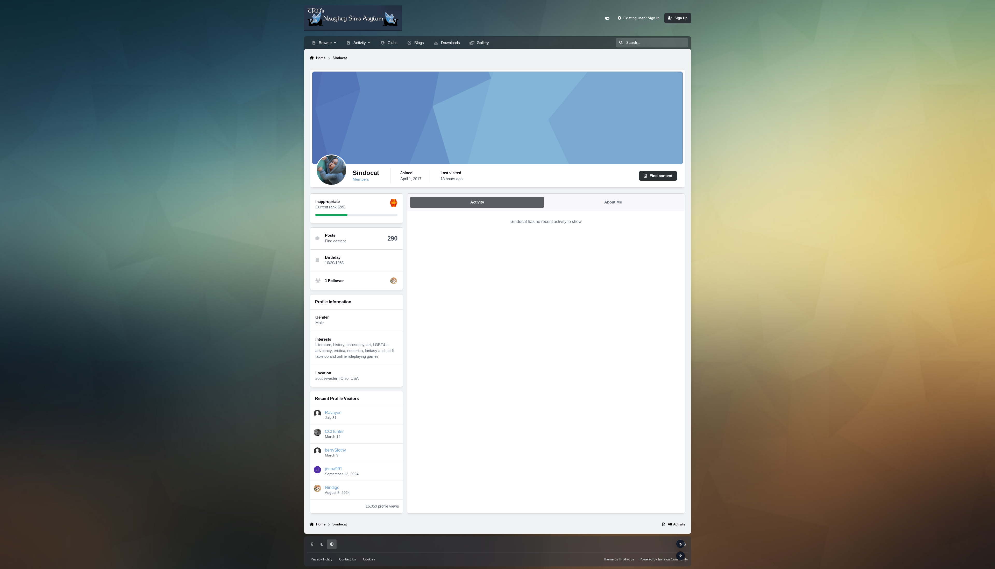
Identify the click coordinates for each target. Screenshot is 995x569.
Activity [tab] (477, 202)
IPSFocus (626, 559)
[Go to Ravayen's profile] (317, 413)
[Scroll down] (680, 555)
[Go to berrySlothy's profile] (317, 451)
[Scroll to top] (680, 543)
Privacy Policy (321, 559)
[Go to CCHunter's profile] (317, 432)
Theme (608, 559)
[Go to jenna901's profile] (317, 469)
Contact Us (347, 559)
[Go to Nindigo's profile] (393, 280)
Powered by (663, 559)
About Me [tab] (613, 202)
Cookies (369, 559)
